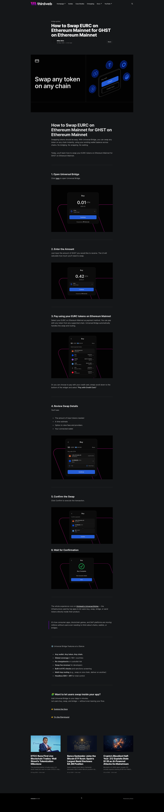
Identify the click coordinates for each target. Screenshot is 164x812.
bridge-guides (55, 21)
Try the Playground (61, 717)
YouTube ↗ (108, 4)
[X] (81, 798)
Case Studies (80, 4)
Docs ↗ (99, 4)
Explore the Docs (61, 709)
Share (109, 42)
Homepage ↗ (61, 4)
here (57, 178)
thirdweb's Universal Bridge (87, 606)
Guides (70, 4)
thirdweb (33, 798)
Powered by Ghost (128, 798)
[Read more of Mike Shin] (53, 41)
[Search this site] (132, 3)
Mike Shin (60, 41)
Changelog (90, 4)
